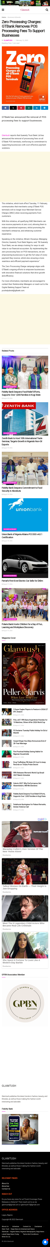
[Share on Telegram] (44, 108)
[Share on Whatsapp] (29, 108)
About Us (5, 1183)
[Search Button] (47, 10)
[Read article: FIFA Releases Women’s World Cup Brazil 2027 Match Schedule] (7, 775)
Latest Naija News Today (10, 1234)
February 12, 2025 (22, 40)
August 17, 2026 (7, 584)
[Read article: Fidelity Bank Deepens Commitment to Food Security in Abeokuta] (25, 468)
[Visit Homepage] (25, 9)
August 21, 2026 (19, 715)
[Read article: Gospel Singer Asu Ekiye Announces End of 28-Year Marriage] (7, 743)
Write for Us (6, 1237)
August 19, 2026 (7, 448)
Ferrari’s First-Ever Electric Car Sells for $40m (22, 580)
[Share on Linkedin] (36, 108)
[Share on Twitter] (13, 108)
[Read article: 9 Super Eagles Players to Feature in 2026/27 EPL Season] (7, 711)
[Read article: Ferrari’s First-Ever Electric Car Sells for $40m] (25, 561)
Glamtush (6, 135)
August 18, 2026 (7, 541)
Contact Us (6, 1189)
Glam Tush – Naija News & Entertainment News (18, 1229)
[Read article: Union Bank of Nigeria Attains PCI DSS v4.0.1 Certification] (25, 515)
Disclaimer (38, 1226)
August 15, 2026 (7, 630)
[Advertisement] (25, 177)
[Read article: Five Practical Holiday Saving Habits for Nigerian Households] (7, 753)
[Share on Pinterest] (21, 108)
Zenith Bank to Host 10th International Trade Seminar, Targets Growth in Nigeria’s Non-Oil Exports (22, 441)
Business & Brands (14, 17)
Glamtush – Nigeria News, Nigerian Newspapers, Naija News (23, 1231)
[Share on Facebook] (5, 108)
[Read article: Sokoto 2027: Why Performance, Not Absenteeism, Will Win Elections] (7, 785)
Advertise (5, 1186)
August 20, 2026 (7, 398)
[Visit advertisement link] (25, 3)
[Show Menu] (3, 10)
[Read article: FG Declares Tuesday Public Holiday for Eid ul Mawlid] (7, 732)
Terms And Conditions (30, 1234)
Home (4, 17)
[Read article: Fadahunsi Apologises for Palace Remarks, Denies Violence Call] (7, 806)
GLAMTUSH (8, 40)
